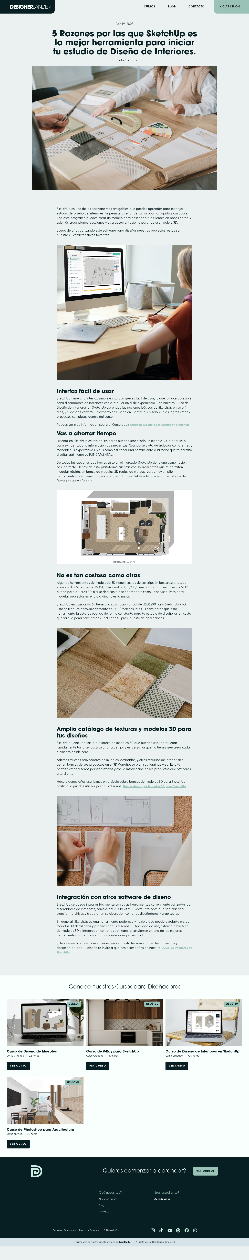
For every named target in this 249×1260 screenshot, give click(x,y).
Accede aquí (162, 1199)
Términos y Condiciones (64, 1230)
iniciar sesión (229, 6)
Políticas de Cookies (113, 1230)
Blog (101, 1205)
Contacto (104, 1212)
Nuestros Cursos (108, 1199)
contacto (196, 6)
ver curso (18, 1066)
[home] (30, 7)
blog (172, 6)
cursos (149, 6)
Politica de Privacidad (89, 1230)
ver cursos (205, 1171)
